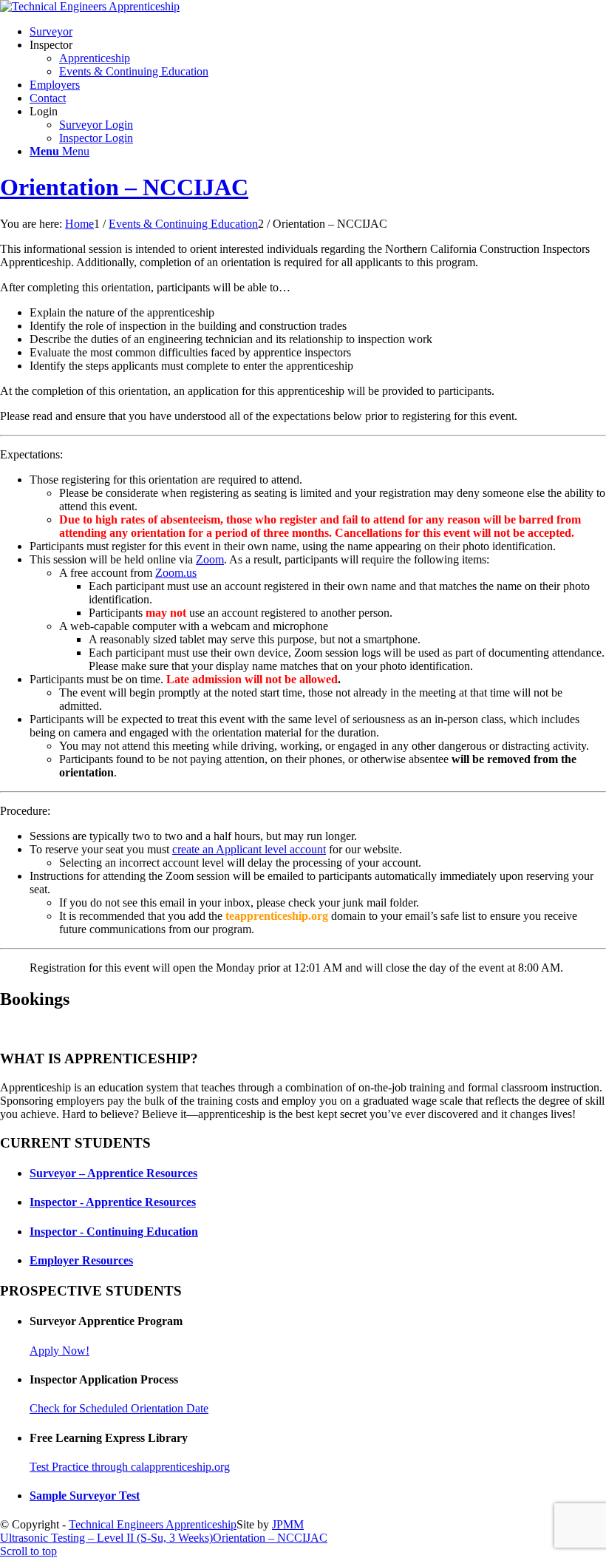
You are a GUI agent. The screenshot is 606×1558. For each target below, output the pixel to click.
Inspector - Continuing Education (114, 1231)
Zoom (210, 559)
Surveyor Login (96, 124)
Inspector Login (96, 138)
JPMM (288, 1524)
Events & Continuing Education (133, 71)
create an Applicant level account (249, 849)
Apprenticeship (94, 58)
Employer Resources (81, 1260)
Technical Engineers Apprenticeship (152, 1524)
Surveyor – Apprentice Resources (113, 1173)
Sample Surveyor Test (85, 1495)
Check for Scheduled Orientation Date (119, 1408)
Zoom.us (176, 572)
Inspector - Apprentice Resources (113, 1202)
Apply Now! (59, 1350)
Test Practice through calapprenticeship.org (130, 1466)
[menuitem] (318, 31)
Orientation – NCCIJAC (124, 187)
